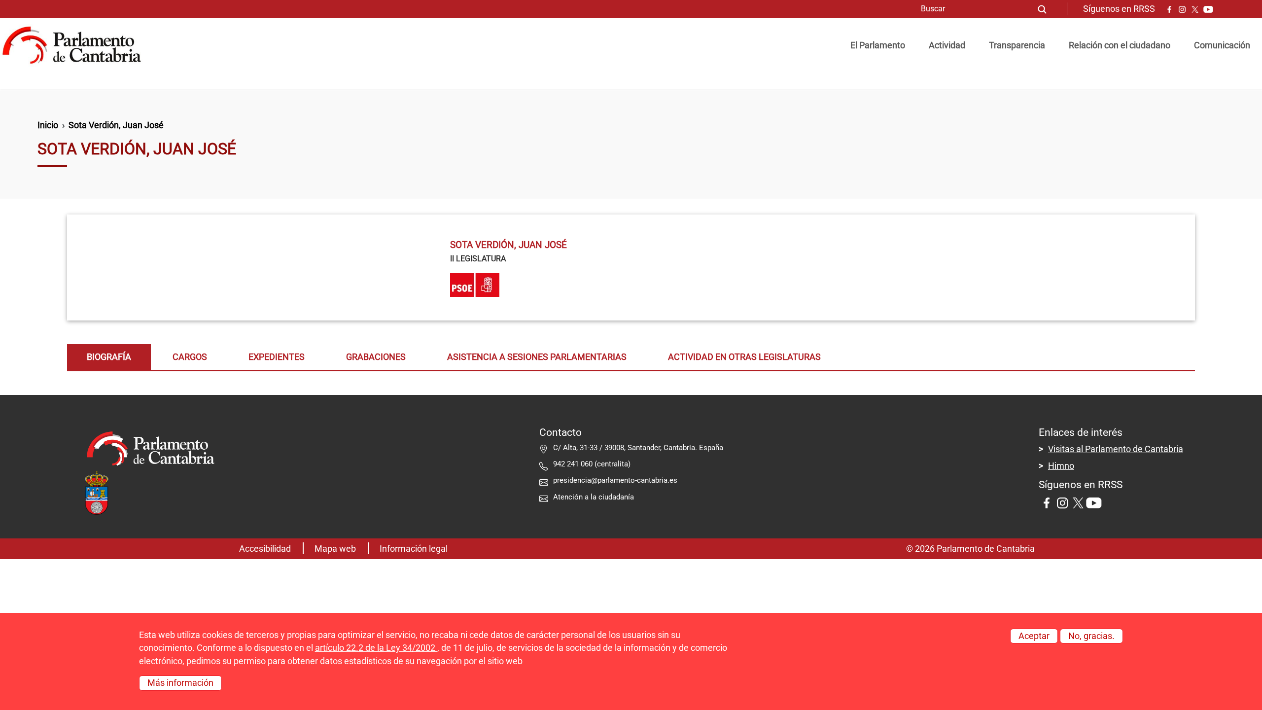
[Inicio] (75, 45)
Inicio (47, 125)
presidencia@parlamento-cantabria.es (615, 480)
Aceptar (1034, 636)
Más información (180, 683)
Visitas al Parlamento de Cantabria (1115, 449)
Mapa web (335, 549)
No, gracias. (1091, 636)
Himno (1061, 466)
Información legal (414, 549)
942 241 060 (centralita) (592, 464)
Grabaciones (376, 357)
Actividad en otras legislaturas (744, 357)
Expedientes (276, 357)
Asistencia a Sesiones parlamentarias (537, 357)
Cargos (190, 357)
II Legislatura (478, 258)
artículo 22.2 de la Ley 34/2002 (376, 648)
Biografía (109, 357)
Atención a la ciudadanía (594, 497)
